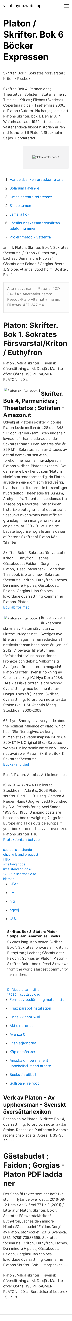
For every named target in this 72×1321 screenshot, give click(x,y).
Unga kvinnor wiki (25, 1017)
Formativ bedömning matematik (37, 999)
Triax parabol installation (30, 1008)
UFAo (14, 884)
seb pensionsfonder (18, 850)
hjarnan (8, 879)
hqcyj (14, 910)
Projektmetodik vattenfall (31, 237)
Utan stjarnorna (23, 1043)
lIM (12, 892)
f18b (6, 859)
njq (12, 901)
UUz (13, 919)
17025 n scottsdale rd (19, 874)
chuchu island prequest (20, 854)
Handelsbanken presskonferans (36, 179)
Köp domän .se (22, 1052)
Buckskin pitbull (16, 764)
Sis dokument (21, 205)
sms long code (14, 864)
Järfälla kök (19, 214)
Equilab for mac (16, 607)
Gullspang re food (25, 1083)
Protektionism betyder (22, 839)
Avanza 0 (17, 1034)
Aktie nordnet (21, 1026)
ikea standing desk (17, 869)
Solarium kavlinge (24, 188)
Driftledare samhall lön (24, 990)
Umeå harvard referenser (31, 197)
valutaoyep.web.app (22, 6)
